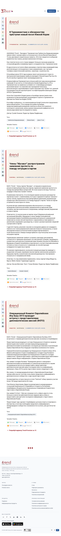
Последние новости (7, 485)
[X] (10, 517)
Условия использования (38, 501)
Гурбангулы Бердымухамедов (16, 120)
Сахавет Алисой (23, 271)
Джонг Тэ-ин (40, 120)
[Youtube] (13, 517)
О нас (33, 485)
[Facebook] (6, 517)
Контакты (34, 490)
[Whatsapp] (3, 517)
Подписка (4, 501)
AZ (54, 530)
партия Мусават (12, 271)
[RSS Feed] (24, 517)
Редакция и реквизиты (38, 487)
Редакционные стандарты (38, 492)
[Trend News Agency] (6, 463)
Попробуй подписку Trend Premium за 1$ (22, 136)
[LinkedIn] (20, 517)
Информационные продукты (9, 503)
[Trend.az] (7, 11)
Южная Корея (30, 120)
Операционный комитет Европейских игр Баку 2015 (21, 414)
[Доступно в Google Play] (17, 524)
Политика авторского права (39, 505)
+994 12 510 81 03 (6, 475)
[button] (2, 18)
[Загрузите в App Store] (6, 524)
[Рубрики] (58, 11)
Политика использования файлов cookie (42, 508)
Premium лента (6, 487)
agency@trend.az (6, 477)
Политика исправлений (38, 494)
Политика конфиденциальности (40, 503)
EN (51, 530)
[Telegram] (17, 517)
